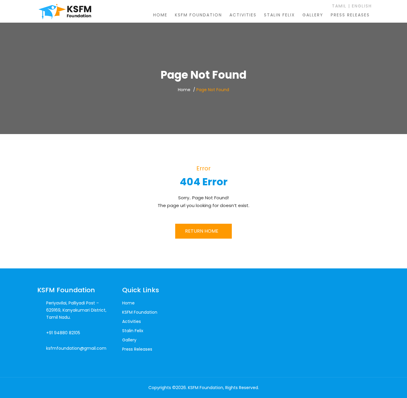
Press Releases (350, 15)
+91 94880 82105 (63, 333)
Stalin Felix (279, 15)
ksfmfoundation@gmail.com (76, 348)
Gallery (312, 15)
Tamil (338, 6)
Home (160, 15)
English (362, 6)
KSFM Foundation (198, 15)
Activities (243, 15)
